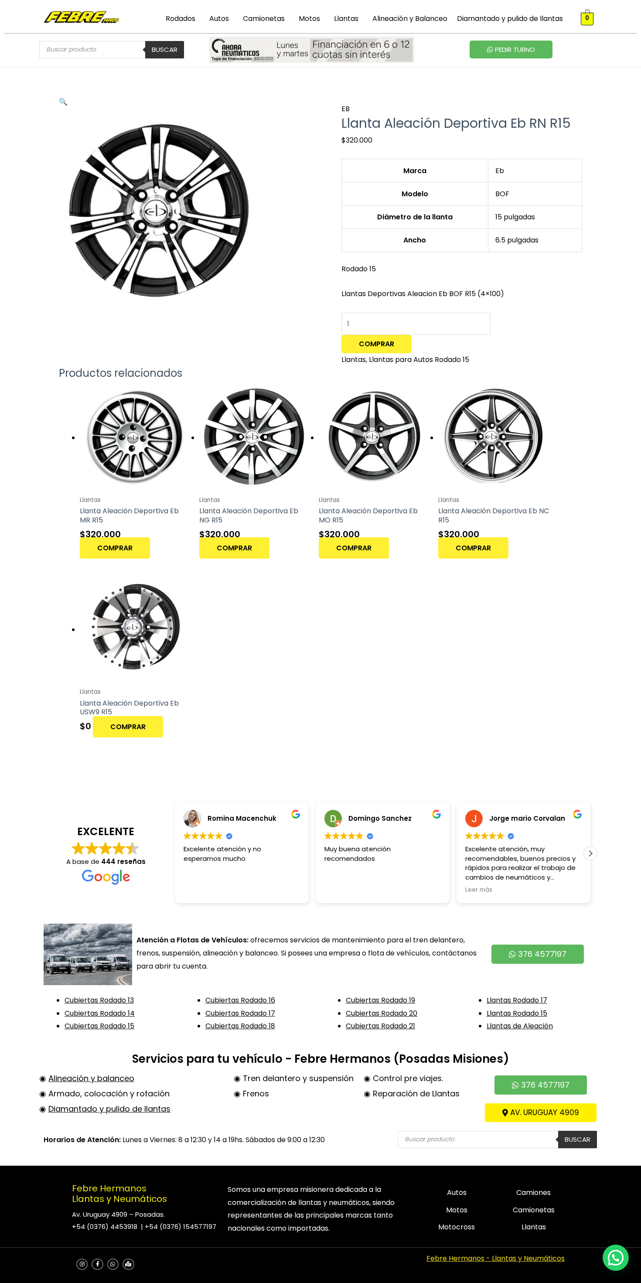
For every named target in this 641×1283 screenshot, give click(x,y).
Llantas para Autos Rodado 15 (419, 360)
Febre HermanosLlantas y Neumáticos (119, 1193)
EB (345, 109)
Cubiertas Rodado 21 (380, 1026)
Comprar (376, 344)
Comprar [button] (115, 548)
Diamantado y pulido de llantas (510, 19)
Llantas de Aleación (520, 1026)
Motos (309, 19)
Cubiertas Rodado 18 (240, 1026)
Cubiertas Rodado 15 (99, 1026)
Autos (219, 19)
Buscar (164, 49)
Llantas (346, 19)
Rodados (180, 19)
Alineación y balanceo (91, 1078)
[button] (183, 19)
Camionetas (264, 19)
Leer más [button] (478, 890)
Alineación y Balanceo (409, 19)
